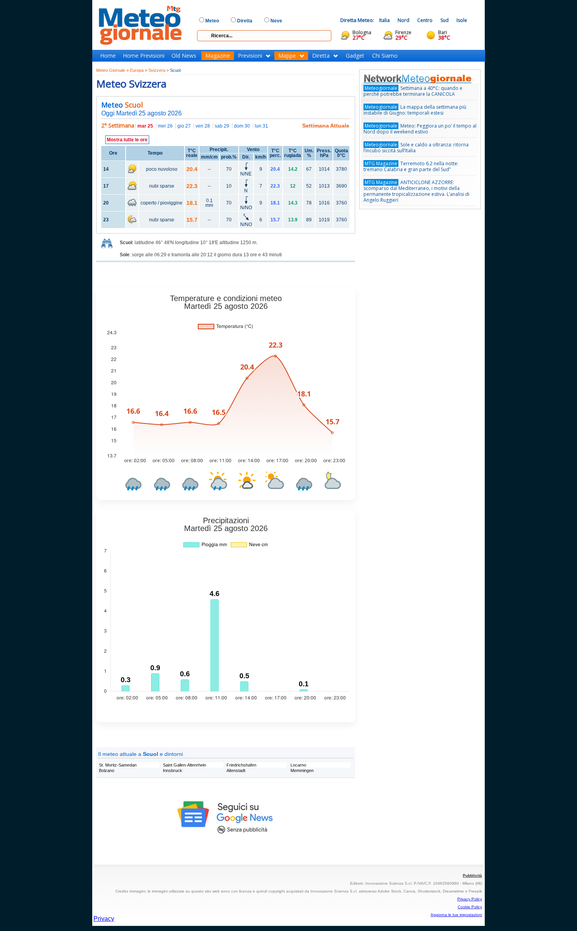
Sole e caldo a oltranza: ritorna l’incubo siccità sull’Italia (416, 147)
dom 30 (242, 126)
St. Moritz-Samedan (118, 765)
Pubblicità (472, 875)
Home (108, 55)
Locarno (298, 765)
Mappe (287, 55)
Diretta (321, 55)
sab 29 (222, 126)
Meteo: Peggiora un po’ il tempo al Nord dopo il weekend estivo (420, 128)
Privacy (103, 918)
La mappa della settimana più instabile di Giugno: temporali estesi (414, 110)
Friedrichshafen (241, 765)
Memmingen (302, 770)
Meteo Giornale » (112, 70)
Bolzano (106, 770)
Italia (384, 20)
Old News (184, 55)
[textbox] (264, 35)
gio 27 (184, 126)
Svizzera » (158, 70)
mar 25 (145, 126)
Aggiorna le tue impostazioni (456, 915)
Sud (444, 20)
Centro (425, 20)
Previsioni (250, 55)
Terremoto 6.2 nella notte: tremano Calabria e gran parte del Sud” (410, 166)
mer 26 (165, 126)
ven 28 (202, 126)
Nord (403, 20)
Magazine (217, 55)
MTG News (428, 78)
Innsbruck (172, 770)
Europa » (138, 70)
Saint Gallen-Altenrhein (184, 765)
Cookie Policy (470, 907)
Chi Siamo (385, 55)
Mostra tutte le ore (127, 139)
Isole (461, 20)
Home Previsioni (143, 55)
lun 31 (261, 126)
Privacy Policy (469, 899)
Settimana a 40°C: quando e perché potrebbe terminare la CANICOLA (412, 91)
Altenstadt (235, 770)
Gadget (355, 55)
